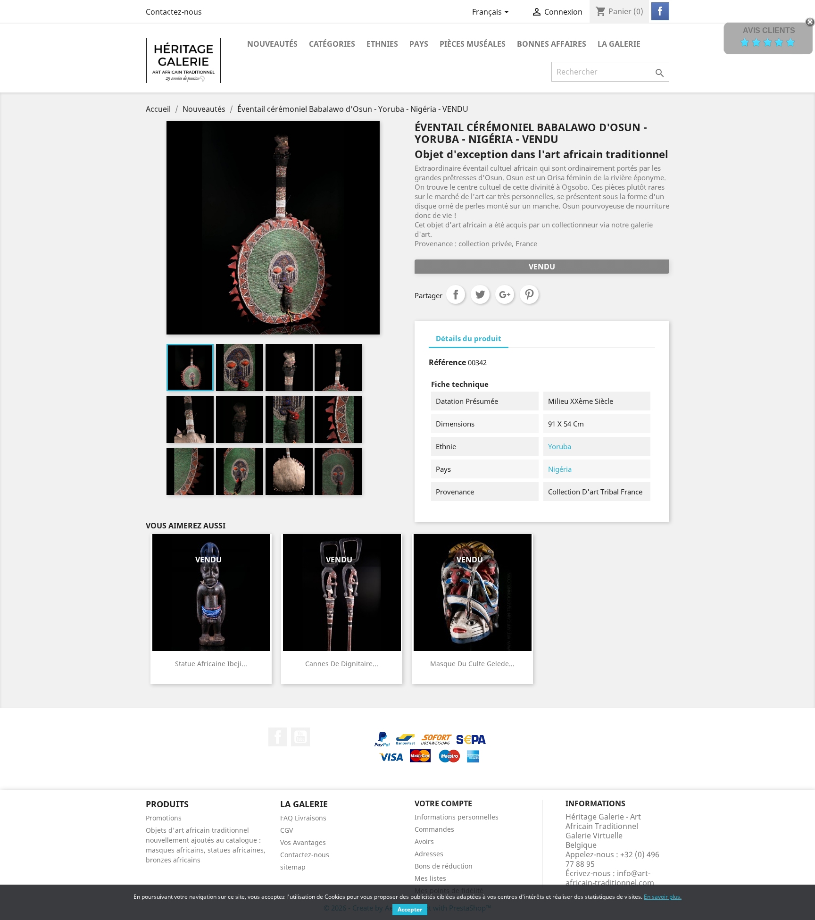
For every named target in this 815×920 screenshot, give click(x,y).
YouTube (300, 737)
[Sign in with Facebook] (660, 11)
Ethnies (382, 44)
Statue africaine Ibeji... (211, 663)
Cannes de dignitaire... (341, 663)
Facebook (277, 737)
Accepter (410, 909)
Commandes (434, 829)
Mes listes (430, 878)
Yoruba (559, 446)
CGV (286, 830)
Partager (455, 294)
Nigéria (560, 469)
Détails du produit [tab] (468, 338)
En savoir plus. (663, 897)
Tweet (480, 294)
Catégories (332, 44)
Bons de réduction (444, 865)
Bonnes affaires (551, 44)
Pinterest (529, 294)
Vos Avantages (303, 842)
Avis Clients (769, 30)
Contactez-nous (174, 12)
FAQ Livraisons (303, 817)
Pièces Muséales (473, 44)
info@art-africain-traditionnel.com (610, 878)
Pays (418, 44)
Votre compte (443, 803)
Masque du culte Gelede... (472, 663)
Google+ (504, 294)
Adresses (429, 853)
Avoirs (424, 841)
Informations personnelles (457, 816)
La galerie (619, 44)
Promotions (164, 817)
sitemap (293, 866)
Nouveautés (272, 44)
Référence (447, 362)
